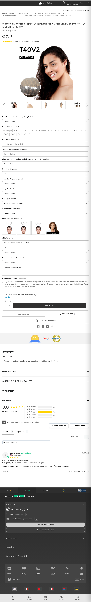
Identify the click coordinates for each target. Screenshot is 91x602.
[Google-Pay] (9, 573)
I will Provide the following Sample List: (17, 117)
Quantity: (8, 301)
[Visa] (9, 568)
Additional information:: (11, 268)
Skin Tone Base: (8, 238)
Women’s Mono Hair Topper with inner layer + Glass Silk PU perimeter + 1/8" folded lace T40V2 (38, 16)
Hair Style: (10, 199)
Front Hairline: (12, 218)
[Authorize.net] (64, 490)
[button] (83, 471)
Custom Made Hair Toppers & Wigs (30, 13)
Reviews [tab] (6, 432)
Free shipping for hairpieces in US (76, 10)
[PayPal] (81, 568)
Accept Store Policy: (14, 278)
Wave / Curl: (11, 208)
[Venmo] (67, 573)
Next (87, 104)
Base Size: (10, 127)
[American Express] (38, 568)
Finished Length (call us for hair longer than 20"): (25, 159)
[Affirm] (52, 573)
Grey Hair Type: (12, 179)
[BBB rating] (82, 490)
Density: (9, 169)
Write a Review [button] (80, 426)
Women (12, 13)
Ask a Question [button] (60, 426)
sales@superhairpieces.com (22, 519)
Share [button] (7, 471)
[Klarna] (81, 573)
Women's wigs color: (14, 149)
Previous (4, 104)
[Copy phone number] (27, 514)
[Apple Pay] (24, 573)
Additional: (6, 248)
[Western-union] (52, 568)
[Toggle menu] (3, 3)
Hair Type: (10, 139)
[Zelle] (38, 573)
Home (4, 13)
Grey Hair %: (11, 189)
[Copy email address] (36, 519)
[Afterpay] (67, 568)
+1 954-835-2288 (16, 514)
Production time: (13, 258)
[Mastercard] (24, 568)
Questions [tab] (21, 432)
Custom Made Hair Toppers (55, 13)
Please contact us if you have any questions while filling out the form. (31, 361)
